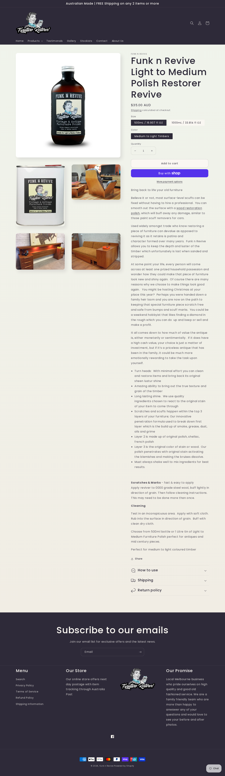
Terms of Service (27, 691)
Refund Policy (25, 697)
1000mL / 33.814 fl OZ (186, 122)
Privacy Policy (25, 685)
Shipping (136, 110)
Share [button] (139, 558)
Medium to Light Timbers (151, 136)
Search (20, 679)
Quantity (136, 144)
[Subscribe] (140, 652)
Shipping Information (30, 704)
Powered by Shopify (124, 766)
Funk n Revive (106, 766)
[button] (35, 41)
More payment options (170, 181)
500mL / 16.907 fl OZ (148, 122)
